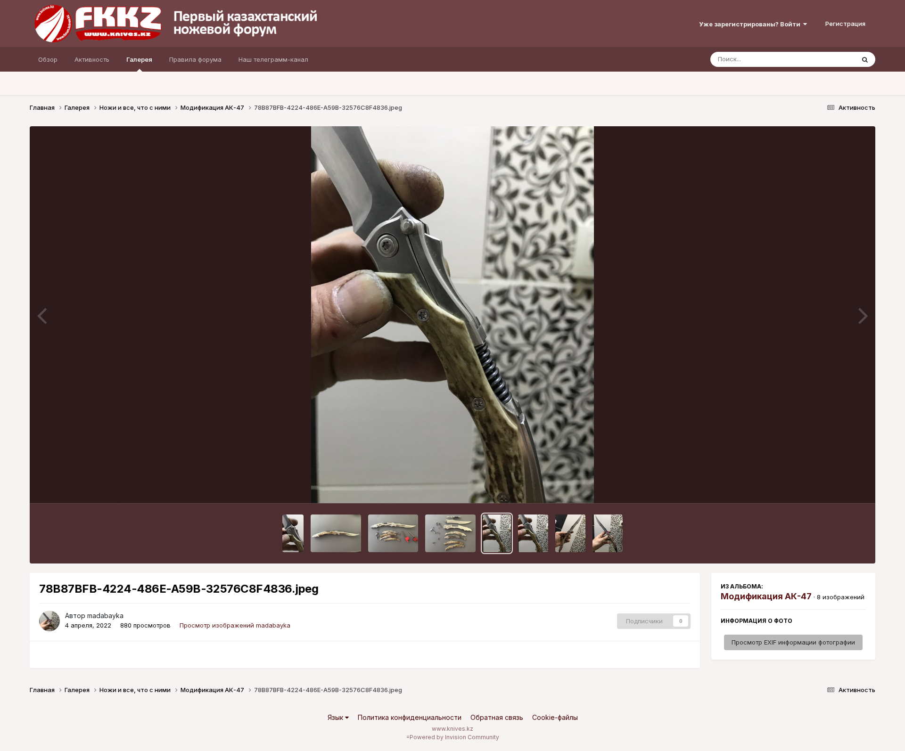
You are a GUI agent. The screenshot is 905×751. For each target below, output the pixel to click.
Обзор (48, 59)
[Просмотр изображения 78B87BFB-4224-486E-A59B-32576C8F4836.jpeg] (497, 533)
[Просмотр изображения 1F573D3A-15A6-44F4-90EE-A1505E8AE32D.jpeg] (533, 533)
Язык (336, 717)
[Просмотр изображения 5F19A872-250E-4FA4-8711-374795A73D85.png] (293, 533)
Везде (833, 59)
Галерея (139, 59)
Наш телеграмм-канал (273, 59)
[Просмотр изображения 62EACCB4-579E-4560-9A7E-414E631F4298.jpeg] (570, 533)
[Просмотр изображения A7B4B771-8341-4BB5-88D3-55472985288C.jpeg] (607, 533)
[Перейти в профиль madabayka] (49, 621)
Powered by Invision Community (454, 737)
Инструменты (834, 486)
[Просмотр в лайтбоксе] (452, 314)
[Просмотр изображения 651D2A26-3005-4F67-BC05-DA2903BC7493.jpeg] (450, 533)
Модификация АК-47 (766, 596)
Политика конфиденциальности (409, 717)
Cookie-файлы (555, 717)
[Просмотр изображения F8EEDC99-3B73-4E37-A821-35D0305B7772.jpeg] (393, 533)
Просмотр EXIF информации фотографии (793, 642)
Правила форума (195, 59)
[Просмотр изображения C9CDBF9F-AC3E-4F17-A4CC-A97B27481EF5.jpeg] (336, 533)
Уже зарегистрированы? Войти (751, 24)
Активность (91, 59)
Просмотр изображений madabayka (235, 625)
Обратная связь (496, 717)
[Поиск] (865, 59)
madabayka (105, 616)
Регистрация (845, 23)
